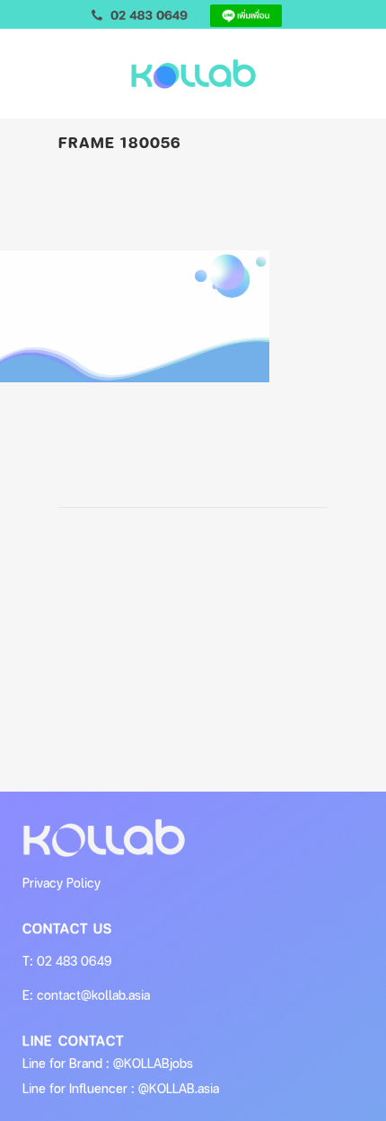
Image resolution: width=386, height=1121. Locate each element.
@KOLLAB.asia (178, 1088)
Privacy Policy (61, 882)
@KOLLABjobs (153, 1063)
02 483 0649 (74, 960)
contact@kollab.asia (93, 994)
